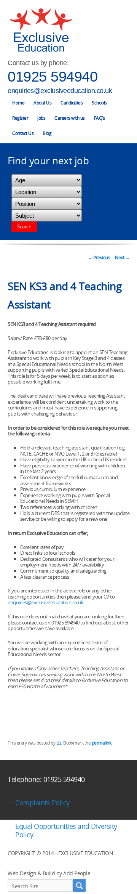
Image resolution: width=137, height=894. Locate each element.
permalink (102, 743)
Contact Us (22, 133)
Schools (99, 103)
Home (18, 103)
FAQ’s (99, 118)
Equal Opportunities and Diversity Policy (66, 830)
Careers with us (69, 118)
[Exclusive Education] (41, 30)
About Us (42, 103)
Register (20, 118)
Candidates (72, 103)
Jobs (41, 118)
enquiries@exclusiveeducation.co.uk (60, 91)
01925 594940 (52, 77)
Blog (47, 133)
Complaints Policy (42, 802)
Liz (59, 743)
